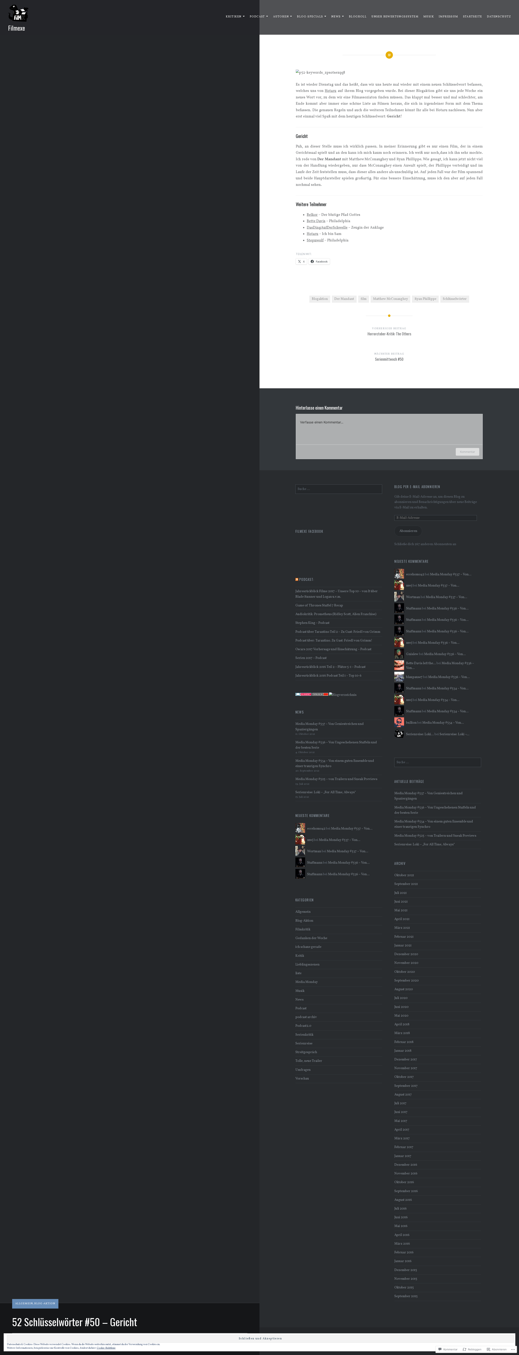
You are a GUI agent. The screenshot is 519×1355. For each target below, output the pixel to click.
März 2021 (402, 928)
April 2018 (401, 1024)
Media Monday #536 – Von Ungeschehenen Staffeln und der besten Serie (336, 745)
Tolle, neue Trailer (308, 1061)
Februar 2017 (403, 1147)
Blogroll (358, 17)
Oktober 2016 (404, 1182)
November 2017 (405, 1068)
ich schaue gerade (308, 947)
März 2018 (402, 1033)
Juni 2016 (401, 1217)
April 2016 (402, 1235)
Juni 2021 (401, 902)
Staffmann (413, 608)
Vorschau (302, 1078)
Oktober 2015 (404, 1287)
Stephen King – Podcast (312, 623)
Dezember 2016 (405, 1165)
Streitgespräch (306, 1052)
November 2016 (405, 1173)
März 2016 (402, 1244)
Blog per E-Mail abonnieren (417, 486)
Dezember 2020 (406, 954)
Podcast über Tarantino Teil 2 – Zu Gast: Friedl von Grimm (337, 632)
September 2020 (406, 980)
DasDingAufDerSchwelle (327, 227)
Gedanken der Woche (311, 938)
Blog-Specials (310, 17)
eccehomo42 (415, 574)
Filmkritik (302, 929)
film (364, 299)
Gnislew (412, 654)
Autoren (281, 17)
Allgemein (24, 1303)
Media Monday (306, 982)
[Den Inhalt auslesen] (296, 579)
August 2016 (403, 1200)
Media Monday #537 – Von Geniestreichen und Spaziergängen (329, 727)
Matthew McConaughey (390, 299)
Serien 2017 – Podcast (311, 658)
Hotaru (312, 234)
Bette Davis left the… (421, 663)
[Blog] (342, 695)
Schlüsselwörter (455, 299)
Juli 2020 (400, 998)
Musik (428, 17)
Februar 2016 (404, 1252)
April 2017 (401, 1130)
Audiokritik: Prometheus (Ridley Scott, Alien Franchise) (335, 614)
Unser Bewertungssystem (394, 17)
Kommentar (467, 451)
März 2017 (402, 1138)
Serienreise (303, 1043)
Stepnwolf (315, 240)
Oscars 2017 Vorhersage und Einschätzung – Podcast (333, 649)
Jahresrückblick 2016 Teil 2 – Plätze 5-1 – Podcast (330, 667)
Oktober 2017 (404, 1077)
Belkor (312, 214)
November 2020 (406, 963)
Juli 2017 (400, 1103)
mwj (409, 585)
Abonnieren (408, 531)
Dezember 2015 (405, 1270)
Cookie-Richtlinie (106, 1348)
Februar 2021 (404, 937)
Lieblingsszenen (307, 964)
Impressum (448, 17)
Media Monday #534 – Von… (448, 688)
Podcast (257, 17)
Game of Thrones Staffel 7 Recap (319, 605)
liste (298, 973)
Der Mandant (344, 299)
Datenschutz (499, 17)
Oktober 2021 (404, 875)
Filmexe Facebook (309, 531)
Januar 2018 (402, 1051)
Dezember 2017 (405, 1059)
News (336, 17)
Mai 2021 (400, 910)
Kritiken (233, 17)
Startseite (472, 17)
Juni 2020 (401, 1007)
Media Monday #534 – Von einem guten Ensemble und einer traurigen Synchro (334, 763)
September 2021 (406, 884)
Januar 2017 (402, 1156)
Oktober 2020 (404, 972)
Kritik (299, 956)
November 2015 (405, 1279)
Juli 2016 (400, 1208)
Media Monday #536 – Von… (448, 608)
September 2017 (406, 1086)
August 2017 (403, 1094)
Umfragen (303, 1070)
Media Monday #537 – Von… (450, 574)
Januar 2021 (403, 945)
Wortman (413, 597)
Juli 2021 (400, 893)
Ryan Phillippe (425, 299)
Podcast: (306, 579)
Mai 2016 (400, 1226)
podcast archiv (306, 1017)
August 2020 (403, 989)
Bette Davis (316, 221)
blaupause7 (414, 677)
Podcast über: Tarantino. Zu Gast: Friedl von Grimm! (333, 640)
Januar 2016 (403, 1261)
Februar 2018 (403, 1042)
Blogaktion (320, 299)
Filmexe (16, 27)
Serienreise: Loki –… (454, 734)
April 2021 (402, 919)
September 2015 (406, 1296)
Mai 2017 (400, 1121)
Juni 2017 (400, 1112)
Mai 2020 (401, 1016)
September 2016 (406, 1191)
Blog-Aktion (44, 1303)
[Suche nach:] (338, 489)
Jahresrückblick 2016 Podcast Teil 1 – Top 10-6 (328, 676)
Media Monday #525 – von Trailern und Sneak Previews (336, 779)
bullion (411, 723)
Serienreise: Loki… (420, 734)
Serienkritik (304, 1035)
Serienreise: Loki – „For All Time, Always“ (325, 792)
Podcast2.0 (303, 1026)
